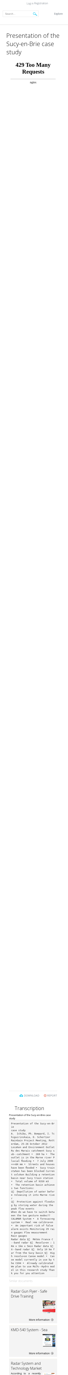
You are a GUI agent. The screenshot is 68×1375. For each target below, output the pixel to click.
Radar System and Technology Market (26, 1366)
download (31, 1095)
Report (51, 1095)
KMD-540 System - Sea (29, 1329)
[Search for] (35, 14)
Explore (58, 13)
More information (39, 1319)
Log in (30, 3)
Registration (41, 3)
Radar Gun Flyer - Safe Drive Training (29, 1294)
